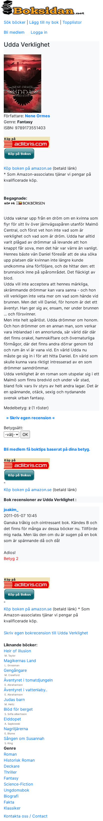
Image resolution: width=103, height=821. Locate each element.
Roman (10, 754)
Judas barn (14, 699)
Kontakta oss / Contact (26, 816)
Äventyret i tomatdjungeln (28, 680)
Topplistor (72, 22)
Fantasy (11, 778)
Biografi (11, 796)
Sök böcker (15, 22)
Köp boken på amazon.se (28, 168)
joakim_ (11, 509)
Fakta (9, 802)
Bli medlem (14, 32)
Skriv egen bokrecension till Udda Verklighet (46, 632)
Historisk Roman (19, 760)
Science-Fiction (18, 784)
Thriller (10, 772)
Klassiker (12, 808)
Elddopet (12, 718)
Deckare (12, 766)
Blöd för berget (18, 709)
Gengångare (15, 670)
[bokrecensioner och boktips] (42, 7)
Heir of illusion (17, 650)
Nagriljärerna (16, 728)
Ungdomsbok (16, 790)
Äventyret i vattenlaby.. (25, 689)
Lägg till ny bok (44, 22)
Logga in (39, 32)
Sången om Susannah (24, 738)
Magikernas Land (20, 660)
